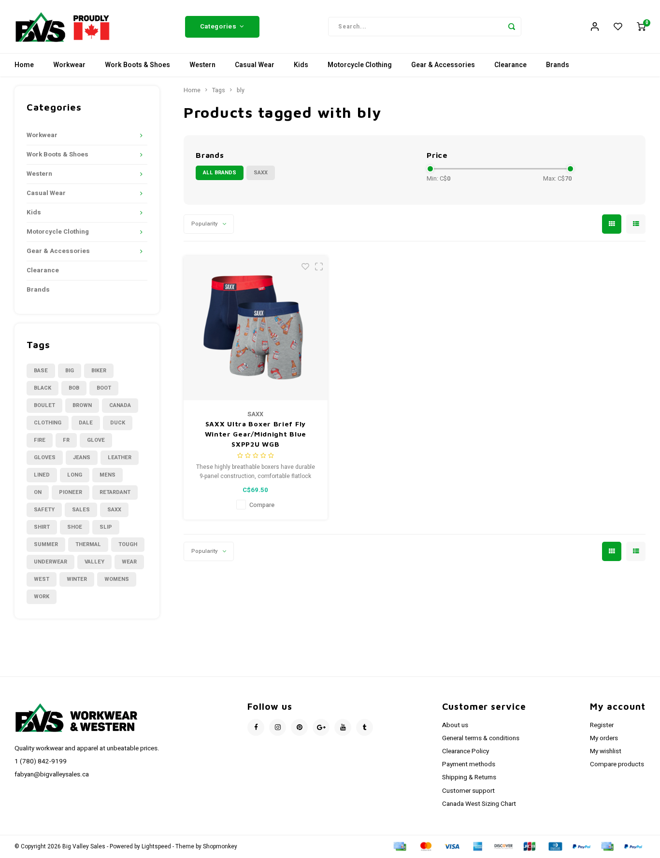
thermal (88, 544)
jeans (81, 457)
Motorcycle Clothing (360, 65)
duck (117, 423)
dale (86, 423)
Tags (218, 90)
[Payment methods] (399, 846)
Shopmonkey (220, 847)
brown (82, 405)
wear (129, 562)
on (38, 492)
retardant (115, 492)
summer (46, 544)
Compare (261, 505)
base (41, 370)
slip (106, 527)
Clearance (510, 65)
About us (455, 725)
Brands (557, 65)
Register (602, 725)
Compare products (617, 764)
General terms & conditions (480, 738)
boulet (44, 405)
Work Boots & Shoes (137, 65)
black (42, 388)
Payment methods (468, 764)
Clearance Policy (465, 751)
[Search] (511, 26)
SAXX (261, 173)
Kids (301, 65)
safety (44, 510)
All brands (219, 173)
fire (39, 440)
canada (120, 405)
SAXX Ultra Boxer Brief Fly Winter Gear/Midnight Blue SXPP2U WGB (256, 434)
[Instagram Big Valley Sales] (277, 727)
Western (202, 65)
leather (119, 457)
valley (94, 562)
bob (74, 388)
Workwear (69, 65)
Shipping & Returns (469, 777)
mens (107, 475)
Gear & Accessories (443, 65)
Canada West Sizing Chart (479, 804)
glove (96, 440)
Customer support (468, 791)
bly (240, 90)
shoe (74, 527)
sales (81, 510)
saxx (114, 510)
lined (42, 475)
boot (104, 388)
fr (66, 440)
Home (24, 65)
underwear (50, 562)
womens (116, 579)
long (74, 475)
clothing (47, 423)
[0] (641, 26)
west (41, 579)
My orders (604, 738)
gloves (45, 457)
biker (98, 370)
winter (77, 579)
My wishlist (605, 751)
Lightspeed (156, 847)
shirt (42, 527)
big (69, 370)
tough (127, 544)
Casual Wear (254, 65)
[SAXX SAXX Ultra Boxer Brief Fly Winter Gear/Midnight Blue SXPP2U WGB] (256, 328)
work (41, 596)
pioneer (70, 492)
